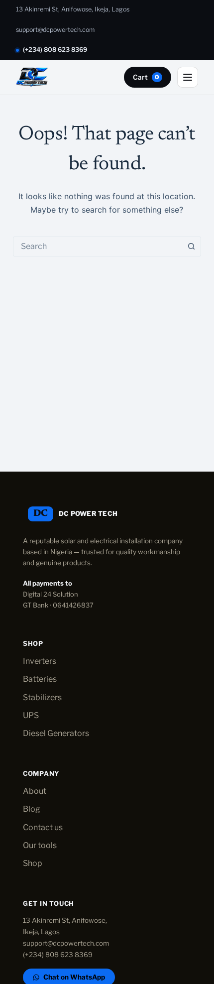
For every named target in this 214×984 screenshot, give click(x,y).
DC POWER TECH (88, 513)
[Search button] (191, 246)
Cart (146, 77)
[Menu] (187, 77)
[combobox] (97, 246)
